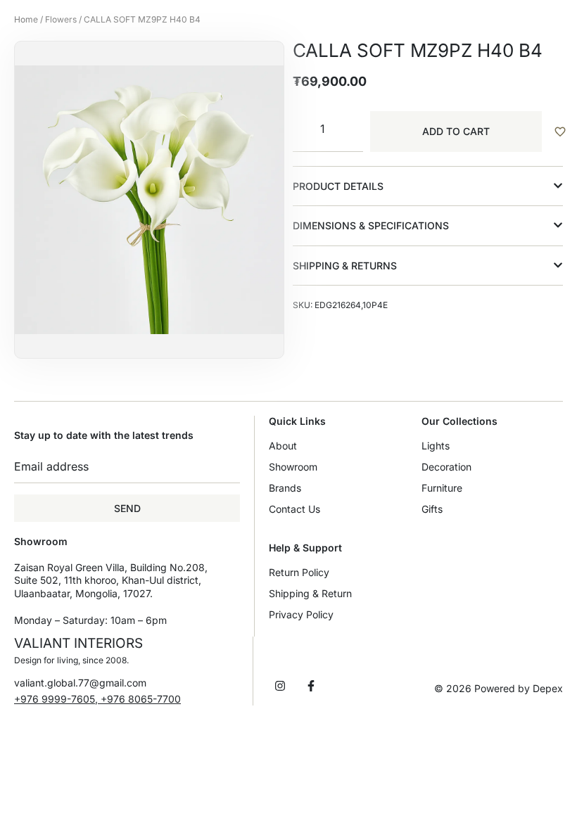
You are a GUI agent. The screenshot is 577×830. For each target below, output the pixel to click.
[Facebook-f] (311, 686)
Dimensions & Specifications (371, 225)
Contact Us (294, 509)
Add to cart (456, 131)
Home (26, 19)
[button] (428, 186)
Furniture (441, 488)
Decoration (446, 467)
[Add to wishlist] (559, 131)
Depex (548, 688)
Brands (285, 488)
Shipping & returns (345, 266)
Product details (338, 186)
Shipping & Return (310, 593)
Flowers (61, 19)
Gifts (432, 509)
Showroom (293, 467)
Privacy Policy (301, 614)
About (283, 446)
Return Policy (299, 572)
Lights (435, 446)
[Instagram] (280, 686)
